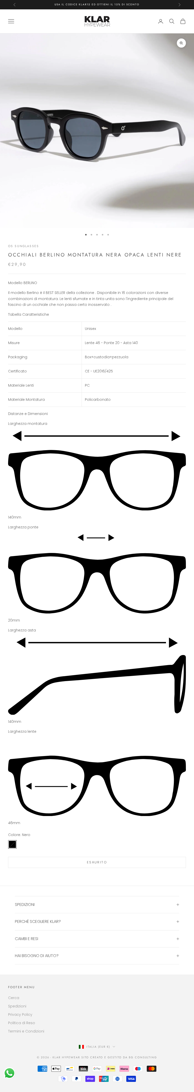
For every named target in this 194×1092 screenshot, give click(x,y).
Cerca (13, 997)
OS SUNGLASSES (23, 246)
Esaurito (97, 862)
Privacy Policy (20, 1014)
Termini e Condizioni (26, 1031)
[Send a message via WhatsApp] (9, 1073)
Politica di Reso (21, 1022)
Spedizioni (17, 1006)
